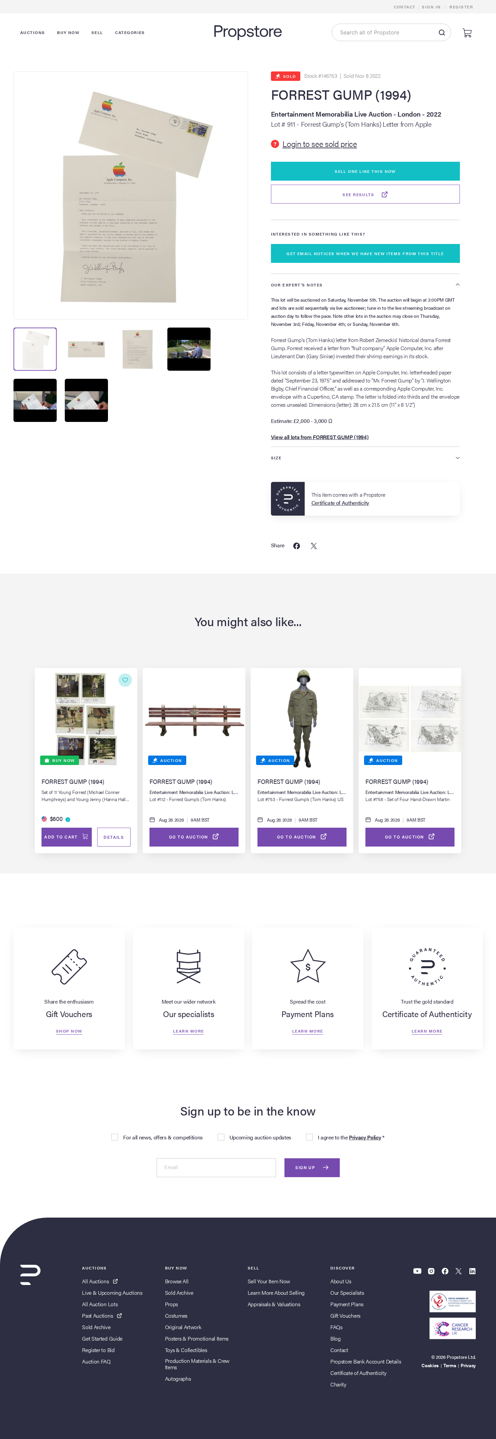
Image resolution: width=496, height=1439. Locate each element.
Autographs (178, 1378)
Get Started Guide (102, 1338)
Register (461, 7)
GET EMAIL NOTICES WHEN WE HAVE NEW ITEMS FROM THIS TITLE (365, 253)
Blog (335, 1338)
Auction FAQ (96, 1361)
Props (171, 1304)
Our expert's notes (297, 285)
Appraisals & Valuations (274, 1304)
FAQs (336, 1327)
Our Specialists (347, 1292)
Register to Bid (98, 1350)
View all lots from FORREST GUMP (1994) (320, 437)
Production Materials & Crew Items (197, 1363)
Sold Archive (96, 1327)
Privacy (468, 1365)
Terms (449, 1365)
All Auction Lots (99, 1304)
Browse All (177, 1281)
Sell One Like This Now (365, 171)
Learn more (188, 1030)
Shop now (69, 1030)
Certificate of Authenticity (358, 1373)
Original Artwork (183, 1327)
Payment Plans (346, 1304)
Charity (338, 1384)
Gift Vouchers (345, 1315)
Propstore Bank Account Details (365, 1361)
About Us (340, 1281)
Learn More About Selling (276, 1292)
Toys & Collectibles (186, 1350)
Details (114, 837)
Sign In (431, 7)
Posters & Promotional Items (196, 1338)
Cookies (430, 1365)
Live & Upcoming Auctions (112, 1292)
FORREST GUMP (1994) (341, 94)
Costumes (176, 1315)
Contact (405, 7)
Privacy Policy (365, 1137)
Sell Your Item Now (269, 1281)
